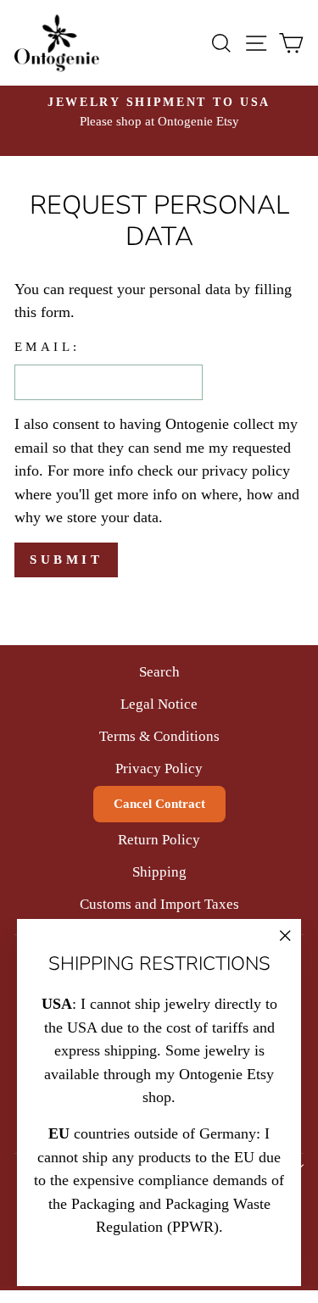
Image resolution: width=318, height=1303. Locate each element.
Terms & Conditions (159, 736)
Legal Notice (159, 704)
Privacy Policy (159, 768)
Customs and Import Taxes (159, 904)
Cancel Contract (159, 803)
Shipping (159, 872)
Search (159, 672)
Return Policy (159, 840)
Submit (66, 559)
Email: (47, 347)
